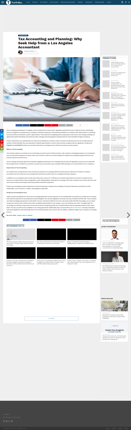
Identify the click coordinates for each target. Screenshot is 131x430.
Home (28, 2)
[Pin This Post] (51, 125)
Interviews (88, 2)
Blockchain (54, 2)
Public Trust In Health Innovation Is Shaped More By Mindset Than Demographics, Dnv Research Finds (81, 262)
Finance (80, 2)
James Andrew (30, 51)
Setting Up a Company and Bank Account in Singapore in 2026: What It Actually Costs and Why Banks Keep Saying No (51, 262)
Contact (114, 428)
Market (30, 215)
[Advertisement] (65, 18)
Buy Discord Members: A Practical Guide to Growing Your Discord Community (51, 242)
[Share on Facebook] (23, 125)
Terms (126, 428)
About (108, 428)
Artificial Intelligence (68, 2)
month (55, 209)
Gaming (19, 215)
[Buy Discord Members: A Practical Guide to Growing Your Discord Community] (51, 237)
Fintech (34, 2)
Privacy (120, 428)
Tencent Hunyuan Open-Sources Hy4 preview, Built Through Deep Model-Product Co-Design (20, 243)
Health (24, 215)
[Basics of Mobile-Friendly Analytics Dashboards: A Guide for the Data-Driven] (82, 237)
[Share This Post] (37, 125)
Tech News (43, 2)
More (108, 2)
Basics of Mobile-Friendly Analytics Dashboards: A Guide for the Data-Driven (80, 242)
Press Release (99, 2)
